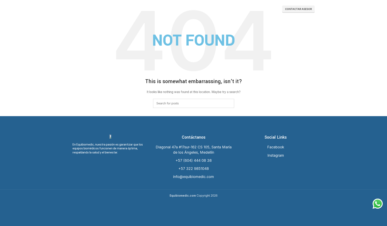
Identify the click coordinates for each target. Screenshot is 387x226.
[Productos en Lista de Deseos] (256, 9)
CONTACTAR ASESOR (298, 9)
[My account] (248, 9)
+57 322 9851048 (193, 168)
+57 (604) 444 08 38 (194, 160)
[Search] (241, 9)
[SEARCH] (229, 103)
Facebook (275, 147)
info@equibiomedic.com (193, 177)
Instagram (275, 155)
